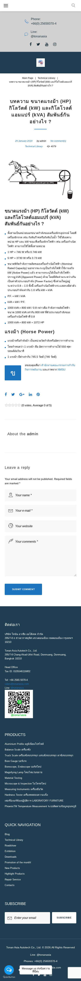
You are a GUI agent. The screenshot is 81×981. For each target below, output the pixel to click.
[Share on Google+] (21, 394)
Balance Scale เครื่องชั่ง (18, 749)
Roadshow (10, 845)
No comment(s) (58, 141)
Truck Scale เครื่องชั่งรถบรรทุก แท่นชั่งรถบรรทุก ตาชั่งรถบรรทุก (39, 755)
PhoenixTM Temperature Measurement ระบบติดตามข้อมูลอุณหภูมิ (40, 806)
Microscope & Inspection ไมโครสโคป (25, 783)
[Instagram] (54, 44)
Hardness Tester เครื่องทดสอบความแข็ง (26, 794)
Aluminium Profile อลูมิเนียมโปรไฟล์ (24, 744)
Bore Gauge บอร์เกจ (16, 761)
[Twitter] (38, 44)
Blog (7, 834)
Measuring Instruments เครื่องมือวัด (24, 789)
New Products (12, 868)
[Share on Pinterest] (38, 394)
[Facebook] (31, 44)
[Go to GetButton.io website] (9, 977)
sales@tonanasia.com (17, 683)
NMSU (61, 369)
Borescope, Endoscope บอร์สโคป (23, 766)
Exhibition (10, 851)
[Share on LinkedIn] (30, 394)
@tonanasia (17, 687)
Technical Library (46, 78)
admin (43, 141)
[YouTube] (46, 44)
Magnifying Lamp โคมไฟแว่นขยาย (23, 772)
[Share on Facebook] (6, 394)
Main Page (27, 78)
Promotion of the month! (18, 862)
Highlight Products (15, 873)
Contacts (10, 885)
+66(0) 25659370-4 (44, 23)
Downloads (11, 856)
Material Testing (13, 778)
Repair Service (13, 879)
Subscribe (64, 917)
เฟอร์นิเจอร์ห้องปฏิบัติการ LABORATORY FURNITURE (34, 800)
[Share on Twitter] (13, 394)
